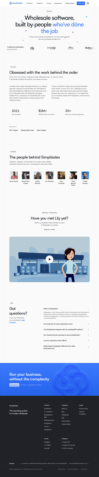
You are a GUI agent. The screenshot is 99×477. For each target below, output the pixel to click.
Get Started (14, 385)
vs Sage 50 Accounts (68, 445)
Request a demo (49, 229)
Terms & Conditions (72, 469)
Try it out (81, 3)
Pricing (49, 3)
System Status (66, 424)
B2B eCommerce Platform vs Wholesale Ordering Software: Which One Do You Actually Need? (39, 463)
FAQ (63, 418)
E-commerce (48, 412)
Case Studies (66, 421)
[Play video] (49, 259)
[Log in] (88, 3)
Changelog (65, 415)
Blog (63, 412)
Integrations (58, 3)
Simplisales (13, 406)
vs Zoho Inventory (67, 448)
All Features (47, 423)
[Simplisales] (15, 3)
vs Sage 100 (66, 442)
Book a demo (70, 3)
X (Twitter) (47, 445)
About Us (64, 408)
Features (39, 3)
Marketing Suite (49, 420)
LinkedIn (46, 448)
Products (29, 3)
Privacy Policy (83, 408)
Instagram (47, 442)
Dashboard (47, 408)
